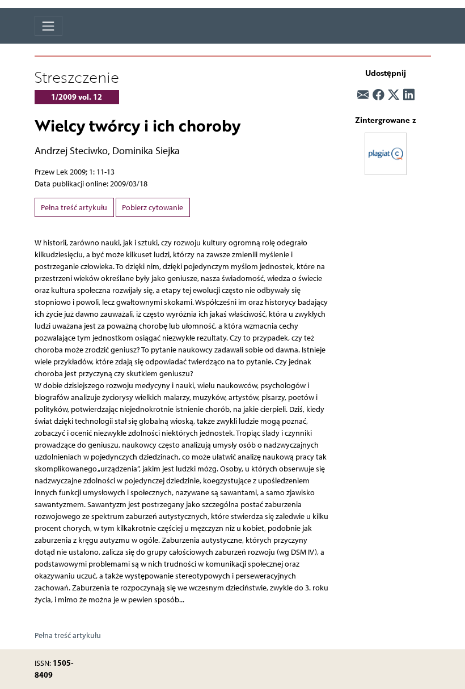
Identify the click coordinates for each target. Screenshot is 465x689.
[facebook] (378, 94)
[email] (363, 94)
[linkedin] (409, 94)
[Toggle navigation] (48, 26)
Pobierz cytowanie (152, 207)
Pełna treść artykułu (74, 207)
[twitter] (393, 94)
